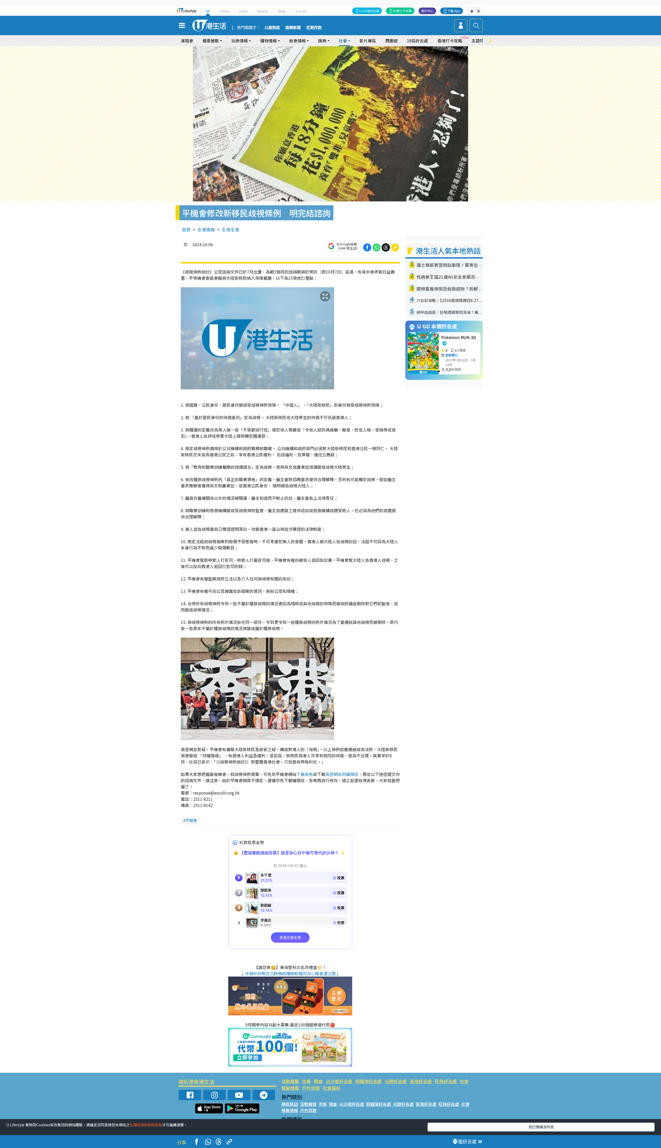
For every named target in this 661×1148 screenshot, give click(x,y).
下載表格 (304, 774)
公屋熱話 (272, 28)
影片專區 (367, 40)
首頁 (186, 229)
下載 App (453, 11)
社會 (464, 1081)
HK (208, 11)
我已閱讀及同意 (541, 1126)
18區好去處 (417, 40)
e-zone (300, 11)
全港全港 (230, 229)
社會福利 (331, 1088)
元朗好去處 (396, 1081)
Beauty (262, 11)
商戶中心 (427, 11)
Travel (224, 11)
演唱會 (187, 40)
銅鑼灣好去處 (368, 1081)
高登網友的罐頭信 (341, 774)
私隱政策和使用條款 (146, 1124)
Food (243, 11)
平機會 (191, 820)
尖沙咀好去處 (339, 1081)
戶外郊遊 (311, 1088)
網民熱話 (289, 1104)
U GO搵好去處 (369, 11)
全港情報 (206, 229)
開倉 (318, 1081)
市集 (306, 1081)
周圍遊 (391, 40)
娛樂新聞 (293, 28)
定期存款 (314, 28)
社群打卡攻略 (402, 11)
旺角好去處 (446, 1081)
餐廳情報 (290, 1088)
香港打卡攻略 (449, 40)
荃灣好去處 (421, 1081)
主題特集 (479, 40)
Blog (281, 11)
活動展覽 (290, 1081)
